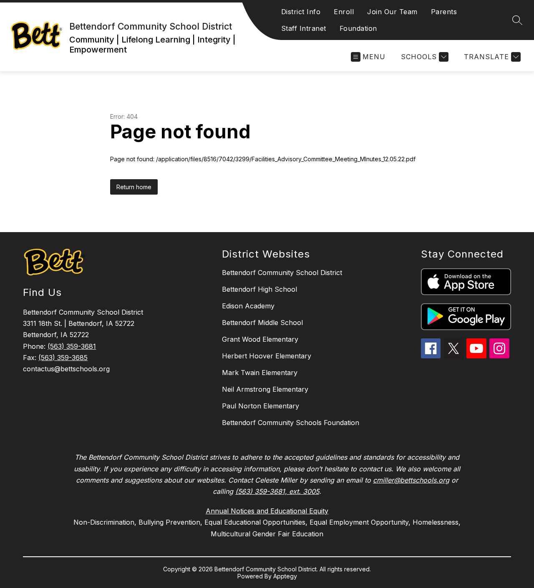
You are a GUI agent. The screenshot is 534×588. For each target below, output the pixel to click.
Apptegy (285, 576)
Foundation (358, 28)
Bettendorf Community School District (282, 272)
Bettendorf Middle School (262, 322)
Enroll (344, 12)
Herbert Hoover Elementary (266, 356)
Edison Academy (248, 306)
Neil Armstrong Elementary (265, 389)
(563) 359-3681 (72, 346)
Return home (133, 186)
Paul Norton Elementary (260, 406)
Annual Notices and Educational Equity (267, 511)
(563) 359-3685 (63, 357)
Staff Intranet (303, 28)
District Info (301, 12)
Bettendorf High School (259, 289)
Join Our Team (392, 12)
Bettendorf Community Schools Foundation (290, 422)
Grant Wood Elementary (260, 339)
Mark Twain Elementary (259, 372)
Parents (444, 12)
